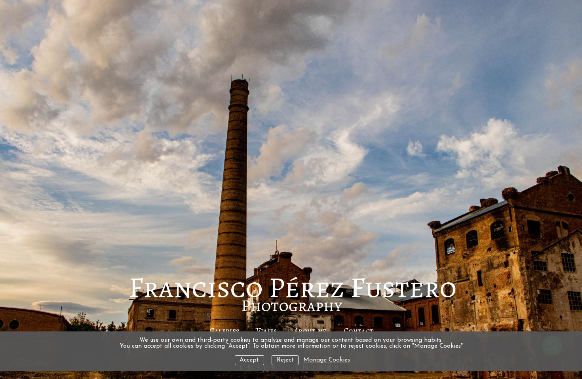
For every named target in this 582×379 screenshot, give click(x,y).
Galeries (224, 331)
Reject (285, 360)
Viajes (267, 331)
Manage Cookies (326, 360)
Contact (359, 331)
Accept (249, 360)
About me (310, 331)
